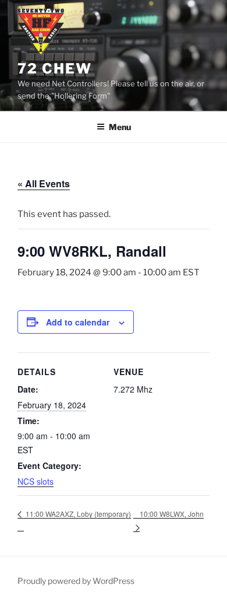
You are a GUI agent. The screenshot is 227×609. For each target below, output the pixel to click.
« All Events (43, 183)
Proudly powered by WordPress (75, 581)
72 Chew (54, 68)
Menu (120, 127)
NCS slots (35, 481)
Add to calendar (77, 322)
